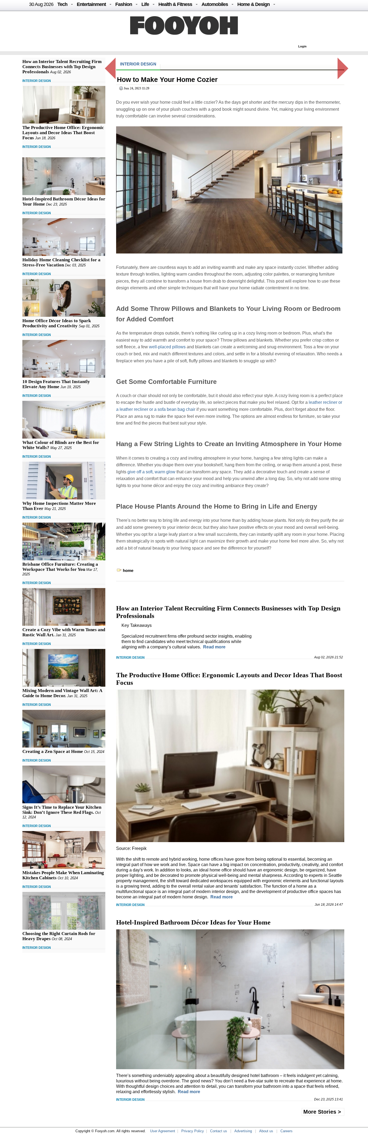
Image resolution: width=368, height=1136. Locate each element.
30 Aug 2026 (41, 4)
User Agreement (162, 1131)
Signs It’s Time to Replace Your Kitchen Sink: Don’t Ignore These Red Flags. (61, 810)
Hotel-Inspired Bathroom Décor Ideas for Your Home (193, 922)
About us (266, 1131)
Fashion (123, 4)
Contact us (218, 1131)
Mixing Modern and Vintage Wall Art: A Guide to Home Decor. (62, 693)
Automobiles (215, 4)
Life (145, 4)
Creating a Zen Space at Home (52, 751)
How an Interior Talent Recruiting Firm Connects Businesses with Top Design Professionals (62, 66)
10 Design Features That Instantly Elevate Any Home (56, 384)
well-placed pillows (167, 347)
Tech (62, 4)
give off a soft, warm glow (151, 472)
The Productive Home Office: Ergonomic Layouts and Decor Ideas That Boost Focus (63, 132)
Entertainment (91, 4)
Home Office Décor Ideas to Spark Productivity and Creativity (56, 323)
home (128, 570)
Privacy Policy (192, 1131)
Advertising (243, 1131)
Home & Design (253, 4)
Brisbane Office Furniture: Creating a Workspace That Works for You (60, 567)
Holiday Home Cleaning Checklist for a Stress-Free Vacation (61, 262)
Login (302, 46)
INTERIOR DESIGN (36, 81)
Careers (286, 1131)
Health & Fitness (175, 4)
